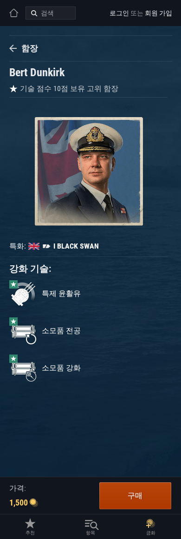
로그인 (119, 13)
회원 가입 (158, 13)
